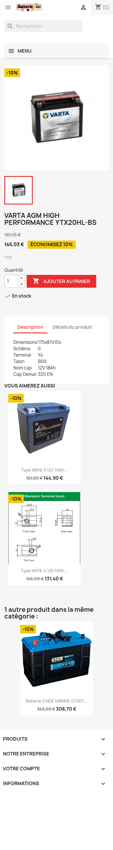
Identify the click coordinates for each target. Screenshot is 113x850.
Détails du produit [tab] (72, 327)
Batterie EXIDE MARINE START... (56, 701)
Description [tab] (30, 327)
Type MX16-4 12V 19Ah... (44, 570)
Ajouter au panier (61, 281)
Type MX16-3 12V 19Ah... (44, 470)
